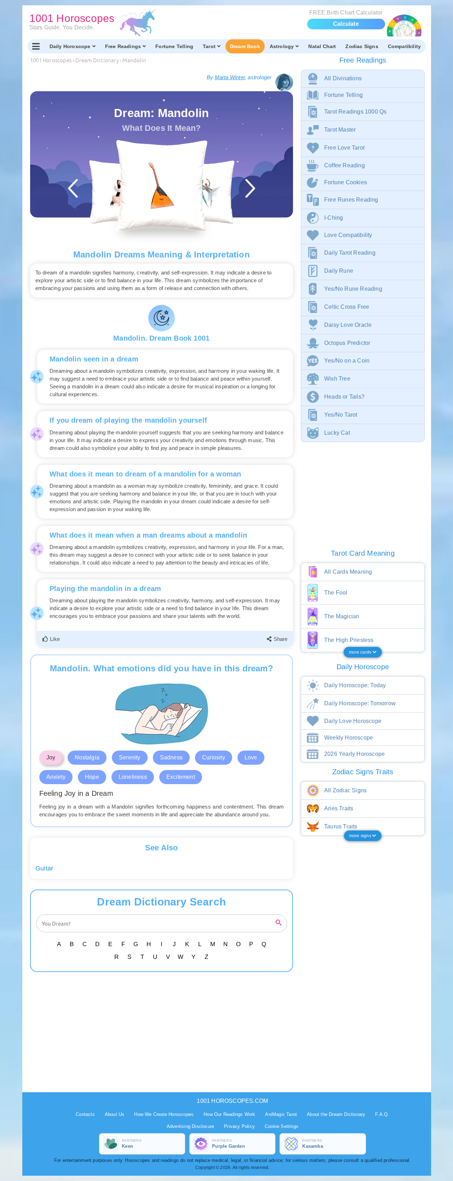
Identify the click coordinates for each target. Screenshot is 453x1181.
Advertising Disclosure (190, 1126)
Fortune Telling (174, 46)
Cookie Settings (281, 1126)
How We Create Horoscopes (164, 1114)
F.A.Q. (382, 1114)
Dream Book (245, 46)
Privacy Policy (239, 1126)
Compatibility (404, 46)
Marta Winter (230, 77)
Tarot (209, 46)
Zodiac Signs (361, 46)
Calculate (346, 24)
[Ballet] (202, 192)
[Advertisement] (163, 1032)
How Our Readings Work (229, 1114)
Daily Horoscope (70, 46)
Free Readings (123, 46)
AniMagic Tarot (281, 1114)
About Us (115, 1114)
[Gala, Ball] (121, 192)
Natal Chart (322, 46)
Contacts (85, 1114)
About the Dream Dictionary (336, 1114)
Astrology (282, 46)
